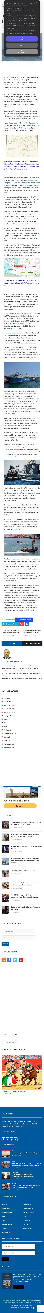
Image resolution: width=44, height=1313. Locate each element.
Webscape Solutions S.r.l (25, 1307)
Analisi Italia (8, 702)
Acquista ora (18, 1287)
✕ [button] (37, 3)
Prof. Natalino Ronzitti (11, 454)
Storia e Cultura (9, 748)
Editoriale (7, 698)
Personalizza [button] (22, 52)
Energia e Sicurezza (10, 716)
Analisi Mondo (9, 705)
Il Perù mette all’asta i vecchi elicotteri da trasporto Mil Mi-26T (11, 633)
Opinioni (7, 737)
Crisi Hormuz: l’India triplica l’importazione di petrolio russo (23, 1175)
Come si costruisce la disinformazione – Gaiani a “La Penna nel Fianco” (26, 1186)
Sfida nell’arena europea (14, 1091)
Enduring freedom (10, 733)
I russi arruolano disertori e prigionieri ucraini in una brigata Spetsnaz (25, 835)
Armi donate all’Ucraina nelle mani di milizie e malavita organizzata (24, 884)
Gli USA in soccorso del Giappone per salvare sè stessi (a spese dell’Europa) (24, 896)
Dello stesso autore (32, 643)
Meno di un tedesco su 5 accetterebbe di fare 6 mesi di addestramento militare (26, 1164)
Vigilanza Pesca (20, 80)
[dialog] (22, 28)
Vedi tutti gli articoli (16, 661)
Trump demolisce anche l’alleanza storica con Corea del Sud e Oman (26, 823)
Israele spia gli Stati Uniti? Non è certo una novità (26, 847)
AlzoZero (7, 740)
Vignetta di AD (9, 744)
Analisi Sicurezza (9, 712)
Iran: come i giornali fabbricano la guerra (26, 1153)
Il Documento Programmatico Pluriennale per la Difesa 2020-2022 (32, 633)
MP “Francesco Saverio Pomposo (26, 125)
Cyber (6, 723)
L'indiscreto (8, 730)
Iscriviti (5, 944)
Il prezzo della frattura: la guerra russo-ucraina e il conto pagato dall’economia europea (25, 860)
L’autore (12, 643)
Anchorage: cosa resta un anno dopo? (24, 871)
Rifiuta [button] (22, 46)
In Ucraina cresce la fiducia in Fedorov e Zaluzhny (25, 908)
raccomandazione (13, 333)
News (5, 726)
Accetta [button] (22, 39)
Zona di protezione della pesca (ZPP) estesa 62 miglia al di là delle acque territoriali (22, 182)
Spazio (6, 719)
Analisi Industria (9, 709)
